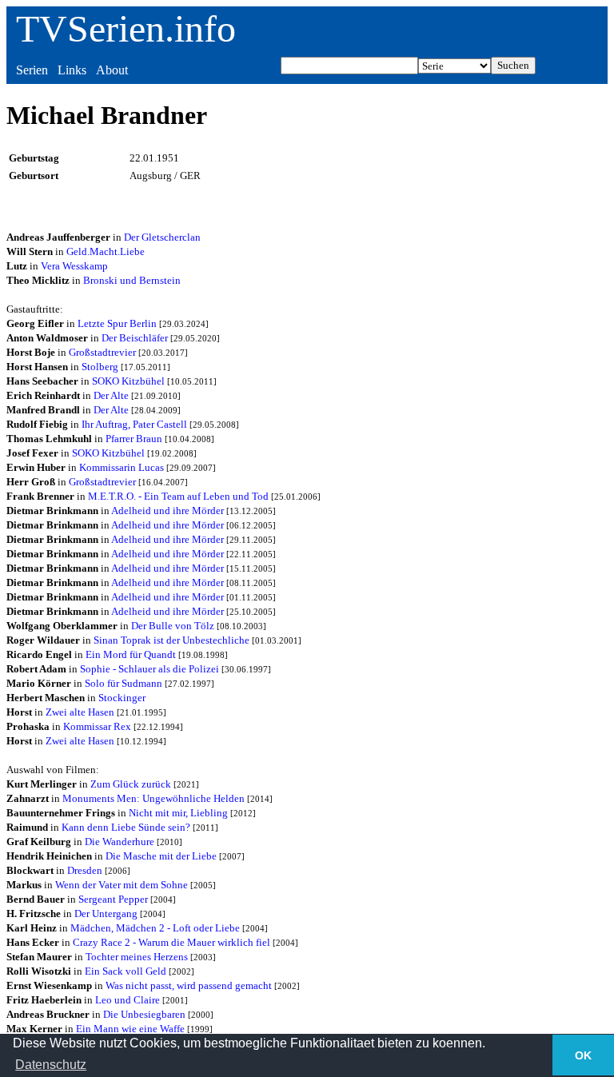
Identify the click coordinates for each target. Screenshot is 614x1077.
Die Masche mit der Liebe (161, 856)
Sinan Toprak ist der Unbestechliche (171, 640)
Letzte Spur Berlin (117, 323)
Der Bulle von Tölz (172, 626)
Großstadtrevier (102, 352)
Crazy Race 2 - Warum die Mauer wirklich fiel (171, 942)
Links (72, 70)
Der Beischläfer (135, 338)
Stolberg (100, 367)
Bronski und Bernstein (132, 280)
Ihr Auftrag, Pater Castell (134, 424)
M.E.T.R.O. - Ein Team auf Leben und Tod (178, 496)
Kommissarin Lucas (121, 467)
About (112, 70)
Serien (32, 70)
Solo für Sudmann (123, 683)
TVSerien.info (126, 28)
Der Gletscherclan (162, 237)
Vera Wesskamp (74, 266)
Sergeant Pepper (113, 899)
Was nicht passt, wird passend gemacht (189, 985)
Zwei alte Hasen (80, 712)
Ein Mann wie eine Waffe (130, 1029)
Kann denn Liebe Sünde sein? (126, 827)
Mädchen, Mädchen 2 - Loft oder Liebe (155, 928)
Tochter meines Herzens (137, 957)
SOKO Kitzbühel (128, 381)
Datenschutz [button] (50, 1064)
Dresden (84, 870)
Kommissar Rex (97, 726)
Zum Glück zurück (130, 784)
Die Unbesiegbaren (144, 1014)
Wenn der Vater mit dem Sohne (121, 885)
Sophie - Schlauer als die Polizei (149, 669)
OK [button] (583, 1055)
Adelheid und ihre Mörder (167, 511)
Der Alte (111, 395)
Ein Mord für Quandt (131, 654)
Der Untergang (106, 913)
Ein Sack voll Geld (125, 971)
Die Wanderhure (119, 842)
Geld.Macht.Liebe (105, 251)
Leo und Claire (127, 1000)
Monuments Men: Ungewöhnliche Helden (153, 798)
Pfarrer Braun (134, 439)
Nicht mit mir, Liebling (178, 813)
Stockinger (122, 698)
